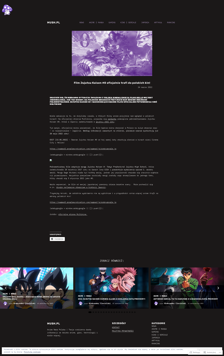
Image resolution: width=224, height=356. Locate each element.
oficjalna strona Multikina (72, 214)
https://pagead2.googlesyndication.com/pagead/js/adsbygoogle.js (83, 149)
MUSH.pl (53, 22)
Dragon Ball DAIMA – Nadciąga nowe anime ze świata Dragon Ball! (31, 298)
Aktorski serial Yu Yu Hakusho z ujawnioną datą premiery (185, 299)
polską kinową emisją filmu (123, 98)
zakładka (112, 119)
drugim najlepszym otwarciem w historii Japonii (81, 187)
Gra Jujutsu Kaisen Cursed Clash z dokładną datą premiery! (111, 299)
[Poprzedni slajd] (6, 288)
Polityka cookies (32, 352)
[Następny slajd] (218, 288)
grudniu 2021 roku (105, 122)
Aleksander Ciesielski (24, 303)
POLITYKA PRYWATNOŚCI (123, 331)
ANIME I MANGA (9, 294)
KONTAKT (116, 327)
